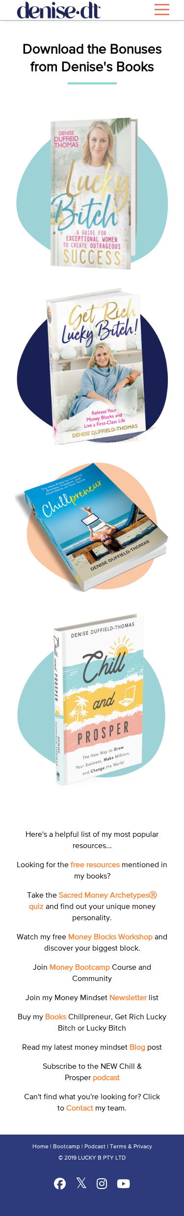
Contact (79, 1109)
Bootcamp (66, 1147)
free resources (95, 865)
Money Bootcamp (80, 968)
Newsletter (128, 998)
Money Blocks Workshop (110, 937)
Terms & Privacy (131, 1147)
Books (55, 1017)
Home (40, 1147)
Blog (137, 1048)
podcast (106, 1078)
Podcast (94, 1147)
